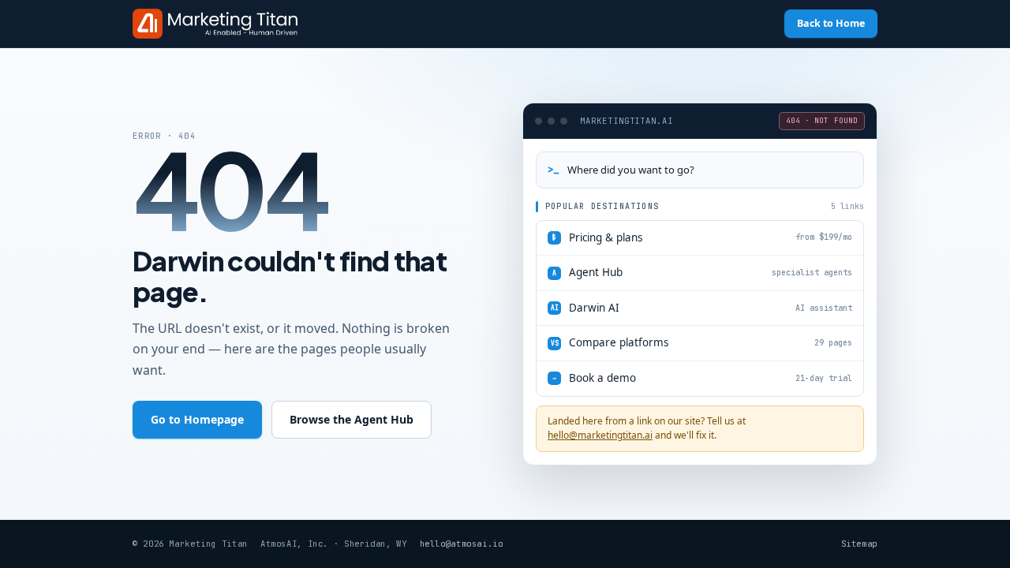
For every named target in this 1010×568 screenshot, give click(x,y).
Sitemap (859, 543)
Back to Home (831, 23)
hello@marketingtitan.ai (600, 435)
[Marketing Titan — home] (215, 24)
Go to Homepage (197, 419)
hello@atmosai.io (461, 543)
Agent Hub (702, 272)
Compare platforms (702, 342)
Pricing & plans (702, 237)
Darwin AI (702, 308)
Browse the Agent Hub (351, 419)
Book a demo (702, 378)
